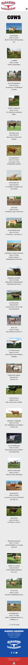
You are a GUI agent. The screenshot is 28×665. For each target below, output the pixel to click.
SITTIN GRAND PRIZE (14, 230)
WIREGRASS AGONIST (14, 278)
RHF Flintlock (9, 354)
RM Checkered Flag (11, 450)
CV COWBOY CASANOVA (12, 187)
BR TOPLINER (14, 36)
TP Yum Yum (14, 590)
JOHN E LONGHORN (13, 64)
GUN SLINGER (10, 332)
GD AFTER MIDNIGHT (14, 83)
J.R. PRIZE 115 (18, 234)
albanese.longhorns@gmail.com (14, 633)
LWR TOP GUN (10, 474)
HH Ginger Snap (14, 133)
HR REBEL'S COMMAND (14, 421)
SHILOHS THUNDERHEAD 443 (13, 595)
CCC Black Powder (14, 350)
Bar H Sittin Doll (18, 211)
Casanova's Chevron (10, 497)
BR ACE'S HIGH (9, 40)
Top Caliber (12, 162)
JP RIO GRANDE (10, 570)
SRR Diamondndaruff (14, 541)
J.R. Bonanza (9, 87)
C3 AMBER (14, 60)
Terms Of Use (15, 658)
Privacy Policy (9, 658)
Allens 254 (14, 327)
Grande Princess (14, 398)
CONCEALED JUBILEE (14, 375)
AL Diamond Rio (14, 303)
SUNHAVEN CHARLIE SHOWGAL (14, 253)
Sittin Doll (14, 207)
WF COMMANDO (10, 425)
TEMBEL (20, 402)
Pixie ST (18, 522)
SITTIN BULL (8, 211)
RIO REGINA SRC (14, 183)
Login (19, 658)
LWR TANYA (18, 474)
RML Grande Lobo (11, 402)
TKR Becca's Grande (14, 566)
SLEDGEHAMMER (10, 545)
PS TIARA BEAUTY (14, 158)
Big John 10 (13, 379)
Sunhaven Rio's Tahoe (12, 307)
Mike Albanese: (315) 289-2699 (14, 634)
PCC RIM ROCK (10, 112)
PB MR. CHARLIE (13, 257)
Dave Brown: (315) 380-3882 (14, 635)
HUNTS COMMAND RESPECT (13, 617)
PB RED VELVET (14, 493)
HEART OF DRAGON (14, 108)
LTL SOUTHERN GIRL (14, 446)
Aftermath (10, 137)
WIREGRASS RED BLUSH (14, 284)
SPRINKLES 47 (14, 619)
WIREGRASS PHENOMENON (13, 282)
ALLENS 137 (18, 332)
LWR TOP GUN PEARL (14, 470)
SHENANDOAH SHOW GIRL (14, 259)
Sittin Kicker (14, 518)
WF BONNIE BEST (14, 613)
